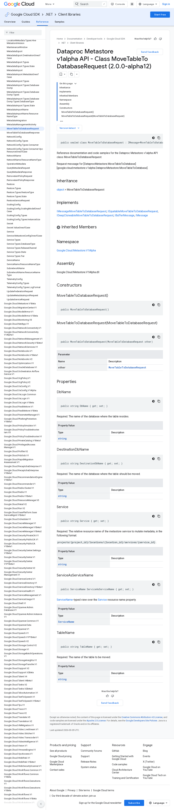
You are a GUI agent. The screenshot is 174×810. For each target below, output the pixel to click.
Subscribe (134, 802)
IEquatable (114, 211)
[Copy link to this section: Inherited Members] (100, 227)
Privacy (71, 790)
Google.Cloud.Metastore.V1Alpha (76, 250)
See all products (58, 750)
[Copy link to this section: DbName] (74, 392)
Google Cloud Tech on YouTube (154, 776)
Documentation (74, 38)
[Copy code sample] (159, 138)
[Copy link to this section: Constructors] (86, 285)
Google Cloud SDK (25, 14)
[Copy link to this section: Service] (71, 507)
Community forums (91, 750)
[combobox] (90, 4)
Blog (145, 750)
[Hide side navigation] (41, 804)
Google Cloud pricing (61, 756)
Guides (26, 21)
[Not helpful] (160, 38)
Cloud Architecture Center (122, 771)
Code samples (119, 764)
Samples (59, 21)
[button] (110, 227)
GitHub (115, 750)
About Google (57, 790)
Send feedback (150, 51)
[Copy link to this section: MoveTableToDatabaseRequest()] (111, 296)
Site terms (84, 790)
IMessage (63, 211)
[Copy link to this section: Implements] (81, 203)
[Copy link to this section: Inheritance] (80, 181)
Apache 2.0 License (96, 720)
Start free (160, 14)
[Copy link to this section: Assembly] (78, 264)
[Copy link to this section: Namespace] (82, 242)
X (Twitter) (148, 761)
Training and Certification (125, 778)
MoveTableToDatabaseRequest (88, 211)
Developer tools (94, 38)
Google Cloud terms (103, 790)
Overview (9, 21)
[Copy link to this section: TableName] (78, 633)
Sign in (166, 4)
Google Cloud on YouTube (151, 768)
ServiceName (65, 599)
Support (85, 756)
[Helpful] (155, 38)
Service (102, 599)
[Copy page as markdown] (71, 74)
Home (60, 38)
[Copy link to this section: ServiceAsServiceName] (96, 576)
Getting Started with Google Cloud (123, 757)
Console (120, 4)
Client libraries (69, 14)
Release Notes (88, 761)
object (60, 189)
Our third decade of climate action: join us (74, 795)
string (62, 438)
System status (89, 767)
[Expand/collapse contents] (75, 84)
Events (146, 756)
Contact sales (57, 769)
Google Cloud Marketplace (57, 763)
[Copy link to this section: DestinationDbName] (92, 450)
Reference (42, 21)
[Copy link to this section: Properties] (80, 382)
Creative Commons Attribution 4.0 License (141, 717)
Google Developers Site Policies (141, 720)
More (48, 4)
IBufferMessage (124, 215)
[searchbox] (23, 32)
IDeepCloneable (66, 215)
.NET (49, 14)
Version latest (69, 128)
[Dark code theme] (153, 138)
